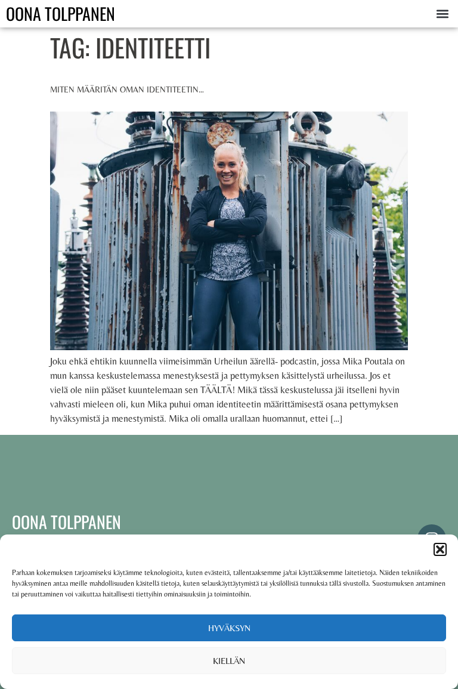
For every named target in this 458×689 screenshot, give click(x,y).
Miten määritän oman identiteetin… (127, 89)
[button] (440, 549)
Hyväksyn (229, 628)
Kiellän (229, 661)
